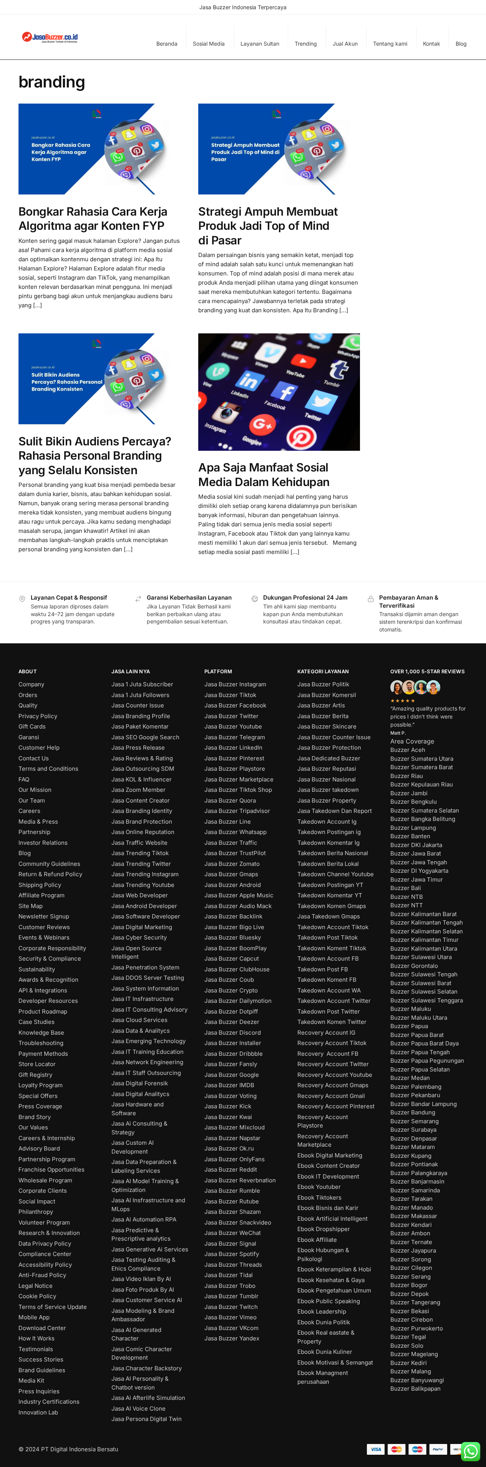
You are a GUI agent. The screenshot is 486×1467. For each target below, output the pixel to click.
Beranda (166, 43)
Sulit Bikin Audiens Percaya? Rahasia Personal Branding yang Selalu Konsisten (94, 455)
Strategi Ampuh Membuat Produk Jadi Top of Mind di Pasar (268, 225)
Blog (461, 43)
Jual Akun (345, 43)
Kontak (431, 43)
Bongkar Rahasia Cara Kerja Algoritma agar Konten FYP (93, 218)
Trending (306, 43)
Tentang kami (390, 43)
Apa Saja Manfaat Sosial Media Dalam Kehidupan (264, 474)
